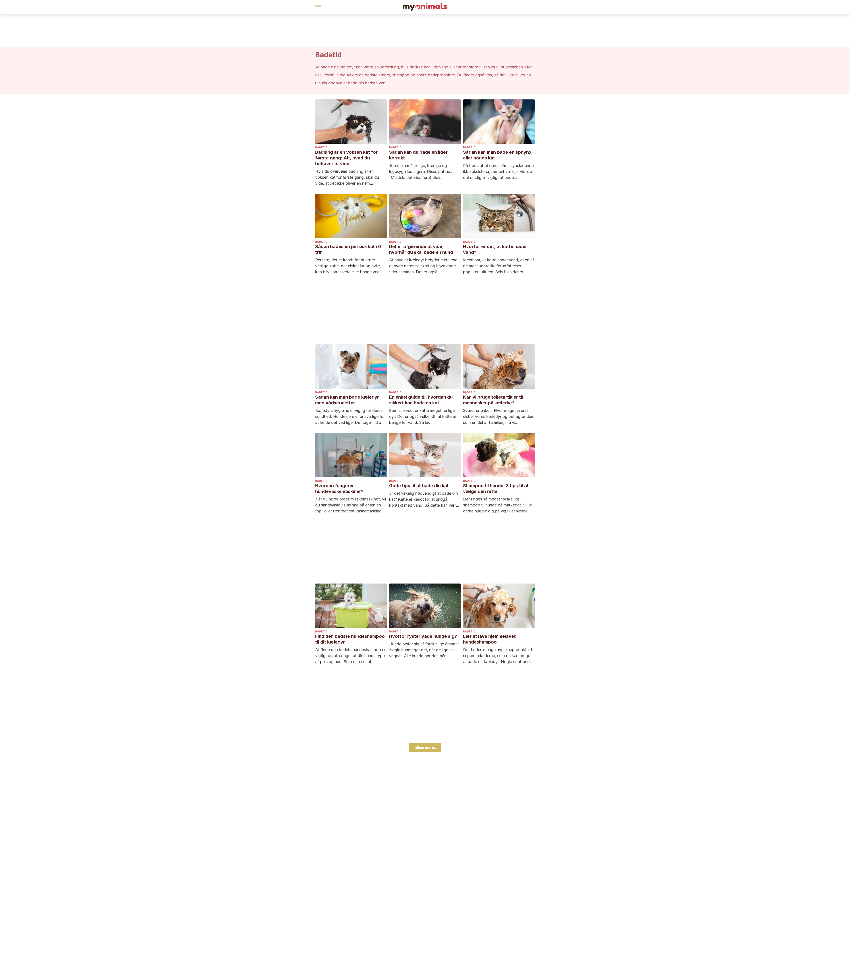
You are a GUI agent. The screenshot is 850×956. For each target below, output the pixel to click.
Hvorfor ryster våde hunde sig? (423, 636)
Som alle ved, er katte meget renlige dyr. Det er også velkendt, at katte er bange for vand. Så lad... (422, 416)
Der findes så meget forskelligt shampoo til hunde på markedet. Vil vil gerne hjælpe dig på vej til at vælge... (498, 505)
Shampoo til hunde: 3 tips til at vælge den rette (496, 488)
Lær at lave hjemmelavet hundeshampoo (489, 639)
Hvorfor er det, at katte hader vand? (495, 249)
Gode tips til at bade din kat (419, 485)
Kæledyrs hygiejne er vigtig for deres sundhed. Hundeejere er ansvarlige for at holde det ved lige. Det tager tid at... (350, 416)
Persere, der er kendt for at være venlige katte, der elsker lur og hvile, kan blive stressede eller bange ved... (349, 266)
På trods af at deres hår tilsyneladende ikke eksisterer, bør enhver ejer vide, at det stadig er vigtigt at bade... (498, 171)
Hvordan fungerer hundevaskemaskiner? (339, 488)
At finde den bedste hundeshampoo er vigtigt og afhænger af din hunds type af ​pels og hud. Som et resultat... (350, 655)
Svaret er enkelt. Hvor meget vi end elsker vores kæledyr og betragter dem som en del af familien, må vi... (498, 416)
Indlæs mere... (425, 747)
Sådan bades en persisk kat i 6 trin (348, 249)
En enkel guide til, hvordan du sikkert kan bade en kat (421, 399)
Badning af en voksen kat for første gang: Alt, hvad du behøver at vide (346, 157)
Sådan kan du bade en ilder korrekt (418, 155)
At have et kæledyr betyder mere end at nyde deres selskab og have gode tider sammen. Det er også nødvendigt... (423, 266)
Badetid (321, 147)
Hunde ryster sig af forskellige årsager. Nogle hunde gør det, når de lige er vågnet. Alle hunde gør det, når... (424, 650)
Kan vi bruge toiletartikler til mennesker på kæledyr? (493, 399)
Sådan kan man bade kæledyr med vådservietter (347, 399)
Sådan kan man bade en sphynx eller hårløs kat (497, 155)
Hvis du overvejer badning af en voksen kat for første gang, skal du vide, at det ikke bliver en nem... (347, 177)
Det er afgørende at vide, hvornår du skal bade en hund (421, 249)
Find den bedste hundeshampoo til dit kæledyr (350, 639)
